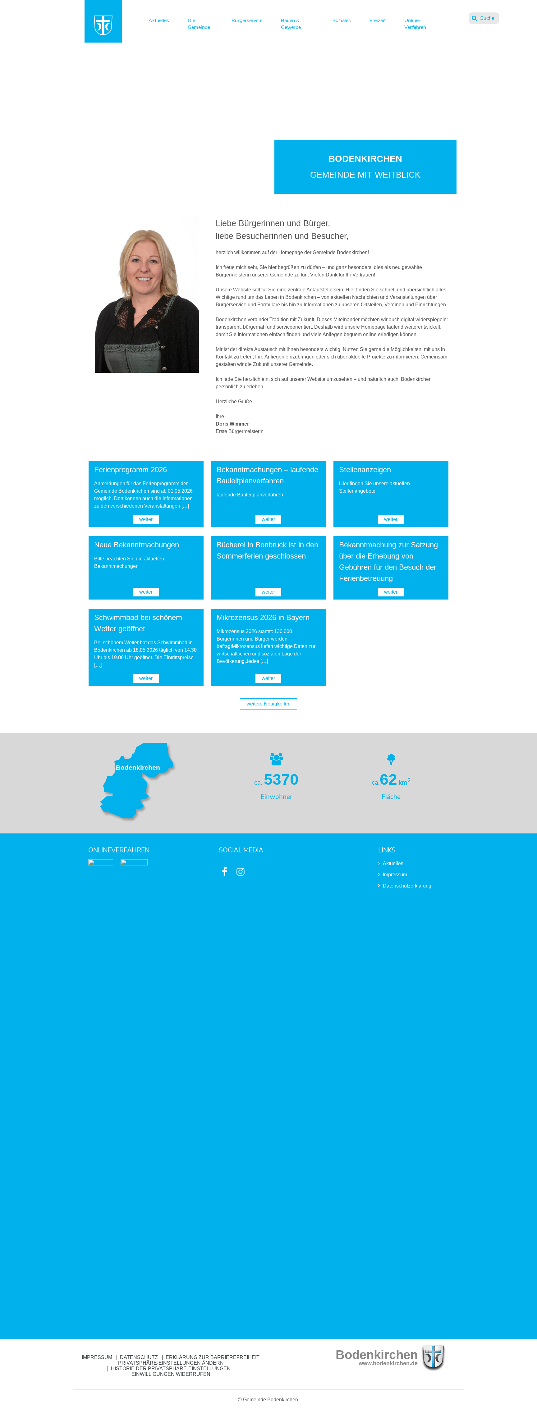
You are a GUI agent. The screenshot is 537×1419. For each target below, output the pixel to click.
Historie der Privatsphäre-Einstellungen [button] (171, 1368)
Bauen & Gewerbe (291, 22)
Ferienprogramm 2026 (130, 469)
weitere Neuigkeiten (268, 703)
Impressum (395, 874)
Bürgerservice (247, 20)
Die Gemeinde (199, 22)
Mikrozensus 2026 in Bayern (263, 617)
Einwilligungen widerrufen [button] (170, 1374)
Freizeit (377, 20)
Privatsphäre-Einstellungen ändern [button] (171, 1363)
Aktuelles (159, 20)
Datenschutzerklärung (407, 885)
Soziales (342, 20)
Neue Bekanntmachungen (136, 545)
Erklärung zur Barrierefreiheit (212, 1357)
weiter (146, 519)
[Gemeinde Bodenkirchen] (103, 33)
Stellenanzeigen (365, 469)
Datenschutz (139, 1357)
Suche (487, 18)
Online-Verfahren (415, 22)
